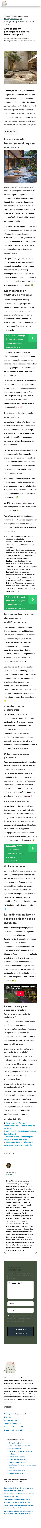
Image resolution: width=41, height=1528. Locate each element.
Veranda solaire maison (17, 1470)
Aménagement (9, 1153)
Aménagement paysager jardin (19, 1446)
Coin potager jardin (15, 1443)
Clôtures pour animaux (16, 1457)
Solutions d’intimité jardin (17, 1459)
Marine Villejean (12, 38)
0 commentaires (29, 41)
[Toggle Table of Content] (13, 133)
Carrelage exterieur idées (17, 1462)
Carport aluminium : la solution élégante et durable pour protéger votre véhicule (18, 1512)
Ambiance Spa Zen (15, 1448)
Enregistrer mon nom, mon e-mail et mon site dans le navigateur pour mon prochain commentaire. (20, 1318)
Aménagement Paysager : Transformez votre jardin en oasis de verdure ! (19, 1125)
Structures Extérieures (11, 1430)
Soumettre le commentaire (20, 1331)
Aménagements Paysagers (13, 41)
